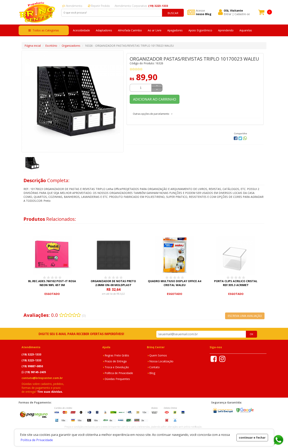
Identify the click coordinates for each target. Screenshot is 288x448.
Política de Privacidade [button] (37, 440)
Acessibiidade (81, 30)
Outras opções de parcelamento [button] (152, 113)
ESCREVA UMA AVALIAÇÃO (245, 316)
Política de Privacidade (119, 373)
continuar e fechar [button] (252, 437)
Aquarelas (245, 30)
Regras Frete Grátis (117, 355)
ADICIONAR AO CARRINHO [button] (154, 99)
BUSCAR (173, 13)
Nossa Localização (161, 361)
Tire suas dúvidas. (50, 391)
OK (251, 334)
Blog (152, 373)
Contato (154, 367)
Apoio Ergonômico (200, 30)
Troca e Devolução (117, 367)
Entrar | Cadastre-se (237, 14)
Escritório (51, 45)
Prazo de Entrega (116, 361)
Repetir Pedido (100, 6)
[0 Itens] (261, 13)
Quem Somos (158, 355)
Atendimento (73, 6)
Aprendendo (226, 30)
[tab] (195, 114)
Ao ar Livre (154, 30)
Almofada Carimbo (130, 30)
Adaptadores (104, 30)
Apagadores (175, 30)
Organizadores (71, 45)
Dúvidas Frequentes (117, 379)
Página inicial (32, 45)
